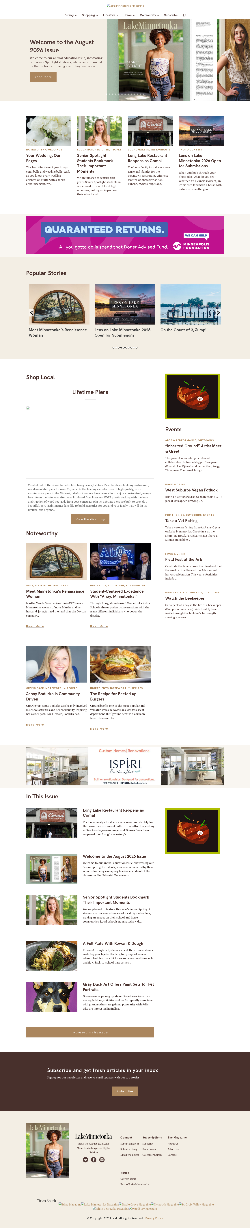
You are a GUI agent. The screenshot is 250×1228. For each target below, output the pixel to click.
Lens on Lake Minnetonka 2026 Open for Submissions (200, 161)
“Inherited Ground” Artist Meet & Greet (193, 448)
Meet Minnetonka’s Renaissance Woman (55, 594)
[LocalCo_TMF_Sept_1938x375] (125, 253)
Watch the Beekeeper (185, 598)
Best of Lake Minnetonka (134, 1184)
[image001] (192, 418)
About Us (173, 1143)
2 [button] (116, 348)
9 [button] (134, 348)
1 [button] (113, 348)
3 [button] (119, 348)
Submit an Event (129, 1143)
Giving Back (35, 688)
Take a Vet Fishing (181, 520)
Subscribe (125, 1091)
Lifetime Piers (90, 392)
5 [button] (124, 348)
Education (85, 149)
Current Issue (128, 1178)
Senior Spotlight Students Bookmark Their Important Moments (95, 163)
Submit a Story (128, 1149)
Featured (102, 149)
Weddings (54, 149)
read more (35, 626)
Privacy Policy (154, 1218)
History (41, 585)
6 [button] (126, 348)
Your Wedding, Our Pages (43, 158)
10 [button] (136, 348)
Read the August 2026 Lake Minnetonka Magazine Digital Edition (94, 1148)
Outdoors (206, 440)
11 (137, 94)
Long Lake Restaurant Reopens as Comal (147, 158)
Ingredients (99, 688)
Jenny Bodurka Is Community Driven (53, 696)
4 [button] (121, 348)
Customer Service (152, 1154)
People (116, 149)
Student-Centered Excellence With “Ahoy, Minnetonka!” (117, 594)
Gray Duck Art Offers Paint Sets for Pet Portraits (118, 987)
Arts (29, 585)
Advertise (173, 1149)
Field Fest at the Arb (183, 559)
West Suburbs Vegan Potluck (191, 490)
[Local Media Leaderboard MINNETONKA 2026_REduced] (125, 784)
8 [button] (131, 348)
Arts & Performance (180, 440)
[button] (31, 312)
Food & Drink (175, 484)
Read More (43, 77)
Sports (208, 515)
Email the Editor (129, 1154)
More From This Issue (90, 1032)
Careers (172, 1154)
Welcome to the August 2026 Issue (114, 856)
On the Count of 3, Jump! (183, 330)
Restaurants (160, 149)
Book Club (98, 585)
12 (140, 94)
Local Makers (138, 149)
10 (134, 94)
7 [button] (129, 348)
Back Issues (149, 1149)
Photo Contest (191, 149)
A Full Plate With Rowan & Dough (113, 943)
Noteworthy (36, 149)
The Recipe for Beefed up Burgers (113, 696)
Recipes (137, 688)
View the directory (90, 519)
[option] (59, 312)
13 (143, 94)
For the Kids (174, 515)
